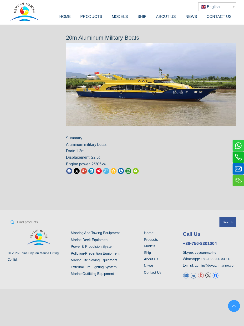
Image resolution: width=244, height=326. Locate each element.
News (148, 266)
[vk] (193, 275)
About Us (151, 259)
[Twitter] (77, 171)
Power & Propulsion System (93, 246)
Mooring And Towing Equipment (95, 233)
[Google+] (84, 171)
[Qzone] (114, 171)
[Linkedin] (91, 171)
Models (149, 246)
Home (148, 233)
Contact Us (153, 272)
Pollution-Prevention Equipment (95, 253)
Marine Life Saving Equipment (94, 260)
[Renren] (121, 171)
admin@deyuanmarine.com (215, 265)
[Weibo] (99, 171)
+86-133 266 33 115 (216, 259)
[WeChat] (136, 171)
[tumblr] (201, 275)
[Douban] (128, 171)
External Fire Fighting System (94, 267)
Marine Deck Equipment (89, 240)
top (234, 305)
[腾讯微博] (106, 171)
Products (151, 239)
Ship (147, 253)
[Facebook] (69, 171)
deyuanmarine (205, 252)
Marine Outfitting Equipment (92, 274)
